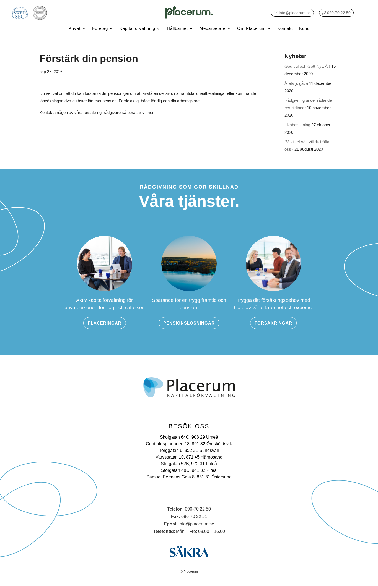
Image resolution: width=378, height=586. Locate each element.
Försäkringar (273, 323)
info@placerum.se (294, 13)
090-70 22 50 (338, 13)
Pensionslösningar (189, 323)
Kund (304, 29)
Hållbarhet (177, 29)
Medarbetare (213, 29)
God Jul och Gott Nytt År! (307, 66)
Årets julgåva (296, 83)
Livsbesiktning (297, 124)
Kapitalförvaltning (137, 29)
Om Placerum (251, 29)
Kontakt (285, 29)
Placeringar (104, 323)
